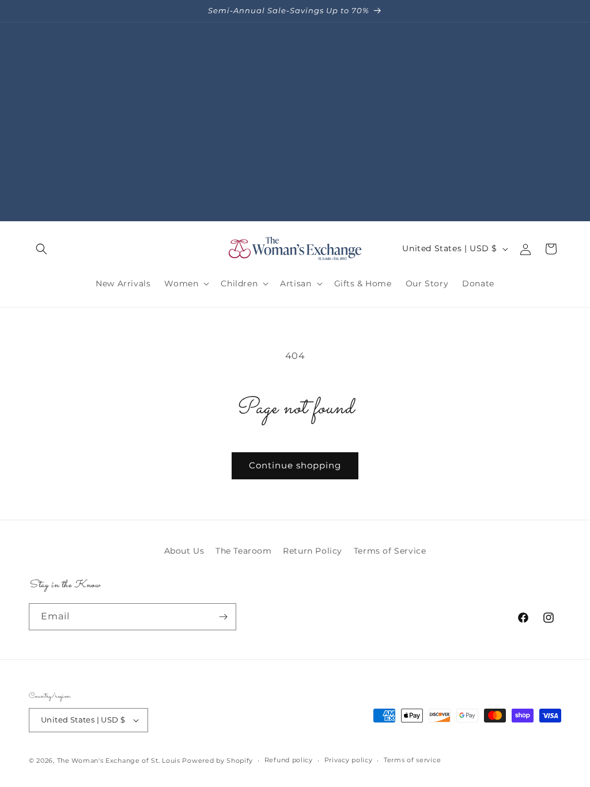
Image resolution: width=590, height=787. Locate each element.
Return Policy (312, 551)
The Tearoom (243, 551)
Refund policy (288, 760)
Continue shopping (295, 465)
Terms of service (412, 760)
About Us (184, 551)
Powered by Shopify (217, 760)
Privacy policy (348, 760)
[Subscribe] (223, 616)
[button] (41, 249)
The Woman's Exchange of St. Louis (118, 760)
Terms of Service (390, 551)
